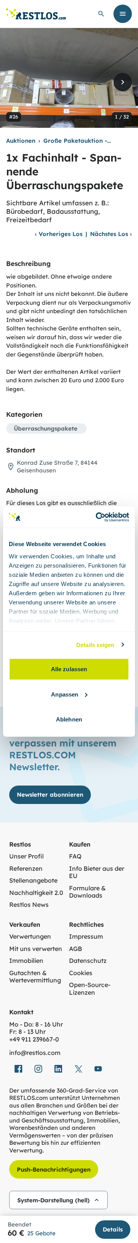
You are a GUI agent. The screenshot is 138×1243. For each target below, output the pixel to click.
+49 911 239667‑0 (34, 1039)
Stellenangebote (33, 880)
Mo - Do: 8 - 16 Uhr (36, 1024)
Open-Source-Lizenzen (89, 988)
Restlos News (29, 904)
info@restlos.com (35, 1052)
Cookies (80, 973)
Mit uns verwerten (35, 948)
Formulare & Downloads (87, 892)
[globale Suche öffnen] (101, 14)
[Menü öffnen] (122, 14)
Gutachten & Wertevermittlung (35, 976)
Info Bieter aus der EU (96, 872)
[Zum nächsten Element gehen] (122, 82)
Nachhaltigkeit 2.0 (36, 892)
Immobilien (26, 960)
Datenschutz (88, 960)
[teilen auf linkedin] (58, 1069)
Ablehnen (69, 719)
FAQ (75, 856)
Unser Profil (26, 856)
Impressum (86, 936)
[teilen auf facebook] (18, 1069)
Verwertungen (30, 936)
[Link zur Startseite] (36, 14)
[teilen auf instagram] (38, 1069)
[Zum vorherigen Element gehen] (15, 82)
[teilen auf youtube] (98, 1069)
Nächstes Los (111, 234)
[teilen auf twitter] (78, 1069)
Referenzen (26, 868)
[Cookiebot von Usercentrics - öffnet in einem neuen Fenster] (97, 517)
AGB (75, 948)
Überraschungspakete (45, 428)
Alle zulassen (69, 669)
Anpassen (64, 694)
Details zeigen (95, 644)
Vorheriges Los (58, 234)
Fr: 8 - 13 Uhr (27, 1031)
